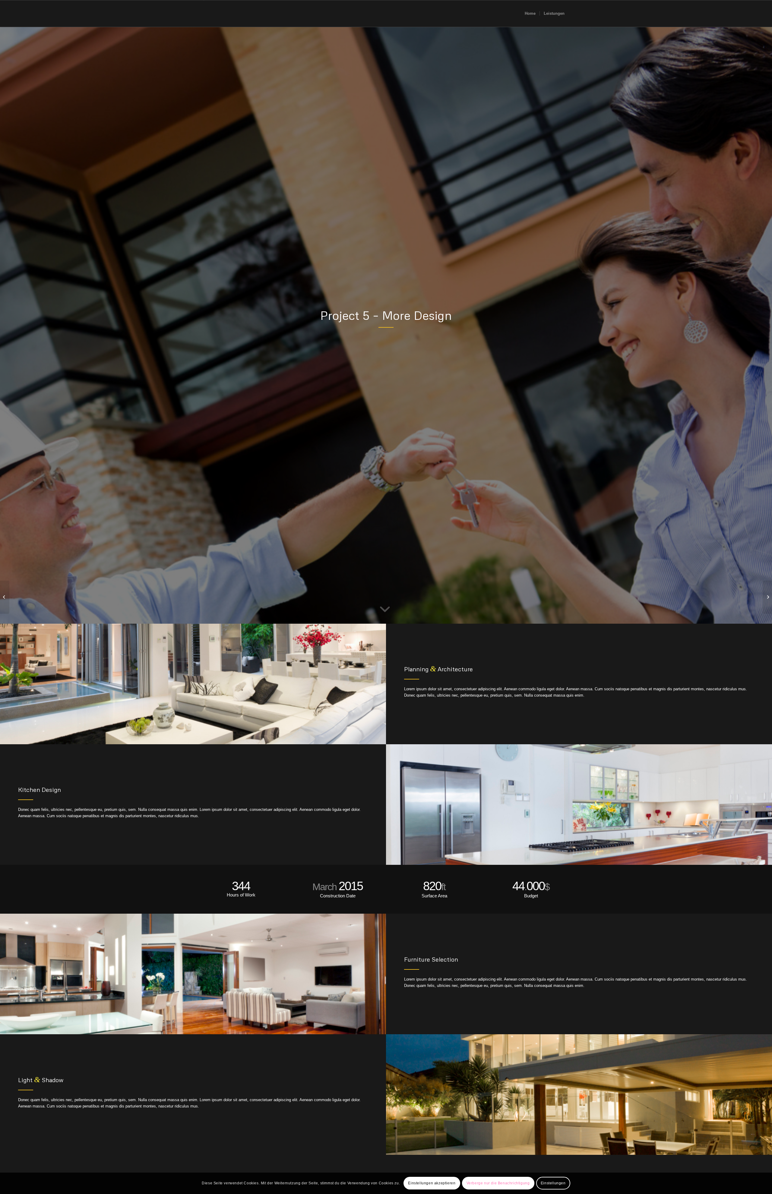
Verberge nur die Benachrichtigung (498, 1183)
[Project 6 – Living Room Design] (767, 597)
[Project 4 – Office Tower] (4, 597)
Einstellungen (553, 1183)
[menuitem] (530, 13)
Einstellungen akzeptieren (431, 1183)
